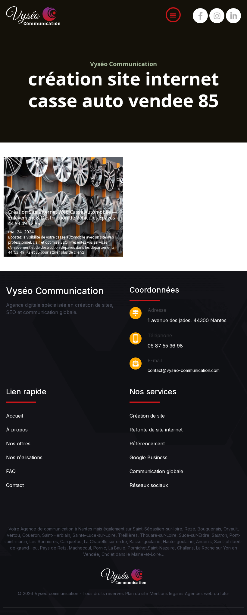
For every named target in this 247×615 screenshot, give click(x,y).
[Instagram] (216, 15)
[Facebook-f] (200, 15)
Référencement (147, 443)
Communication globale (156, 471)
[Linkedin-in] (233, 15)
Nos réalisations (24, 457)
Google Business (148, 457)
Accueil (14, 416)
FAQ (11, 471)
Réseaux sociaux (149, 485)
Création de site (147, 416)
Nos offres (18, 443)
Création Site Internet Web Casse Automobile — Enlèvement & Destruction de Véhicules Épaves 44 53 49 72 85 (62, 218)
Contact (15, 485)
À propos (17, 430)
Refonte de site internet (156, 430)
